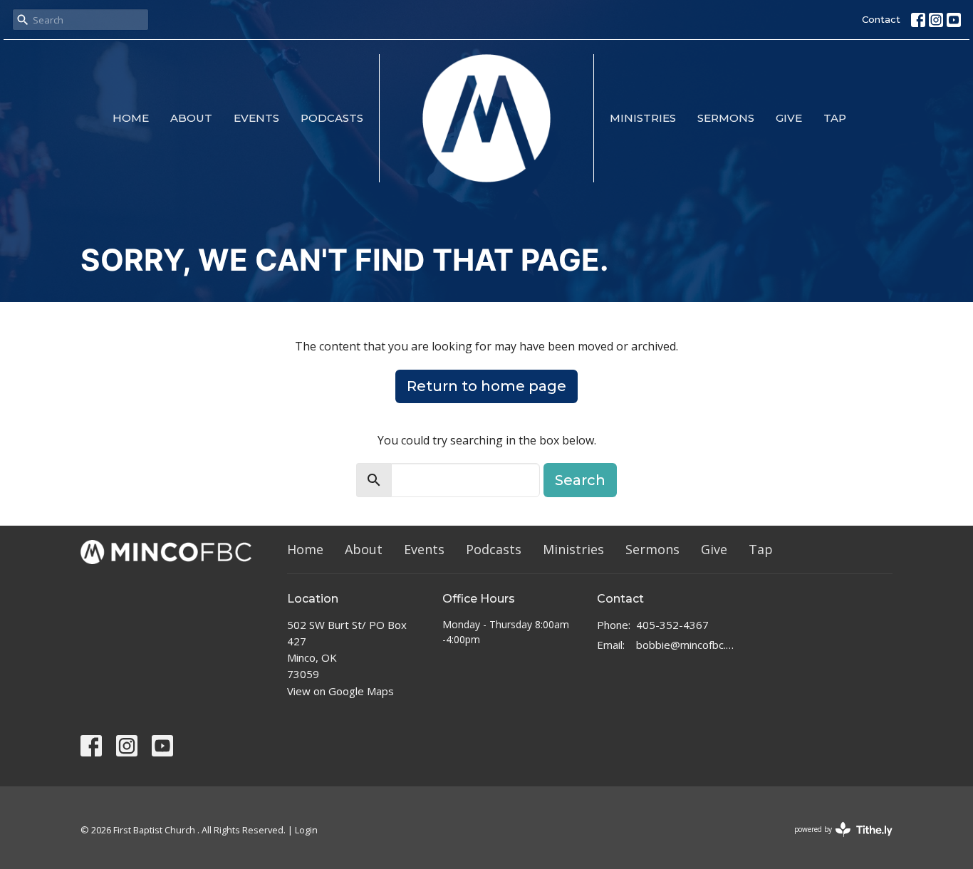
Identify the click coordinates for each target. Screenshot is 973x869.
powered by (836, 841)
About (191, 118)
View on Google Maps (340, 691)
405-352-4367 (672, 625)
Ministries (643, 118)
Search (580, 480)
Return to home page (486, 386)
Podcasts (332, 118)
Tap (834, 118)
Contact (881, 19)
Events (256, 118)
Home (131, 118)
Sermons (725, 118)
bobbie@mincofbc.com (687, 645)
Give (789, 118)
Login (306, 829)
